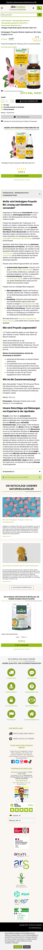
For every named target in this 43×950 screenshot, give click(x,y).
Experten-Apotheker (11, 692)
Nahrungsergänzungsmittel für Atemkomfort (14, 23)
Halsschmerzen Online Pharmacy (10, 25)
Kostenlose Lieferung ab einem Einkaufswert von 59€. (21, 2)
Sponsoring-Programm (31, 706)
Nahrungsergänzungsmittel (20, 20)
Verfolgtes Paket (11, 678)
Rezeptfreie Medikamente (31, 720)
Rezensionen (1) (8, 472)
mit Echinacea (8, 253)
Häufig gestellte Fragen (31, 692)
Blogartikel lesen (6, 536)
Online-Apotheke (6, 20)
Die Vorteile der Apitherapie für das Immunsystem (20, 566)
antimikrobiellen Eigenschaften (22, 270)
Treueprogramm (11, 720)
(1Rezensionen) (37, 41)
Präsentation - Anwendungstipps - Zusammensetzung (16, 194)
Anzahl (3, 97)
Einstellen (27, 947)
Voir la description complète (9, 47)
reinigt (5, 238)
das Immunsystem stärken (21, 277)
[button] (2, 8)
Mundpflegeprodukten (28, 304)
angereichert (7, 255)
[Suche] (39, 15)
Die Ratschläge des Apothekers (16, 477)
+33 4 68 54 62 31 (21, 780)
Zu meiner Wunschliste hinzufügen (13, 91)
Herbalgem (4, 39)
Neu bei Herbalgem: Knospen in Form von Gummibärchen (17, 521)
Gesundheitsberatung (22, 587)
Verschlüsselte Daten (11, 706)
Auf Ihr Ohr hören (32, 678)
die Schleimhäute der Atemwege (20, 238)
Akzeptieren (17, 947)
